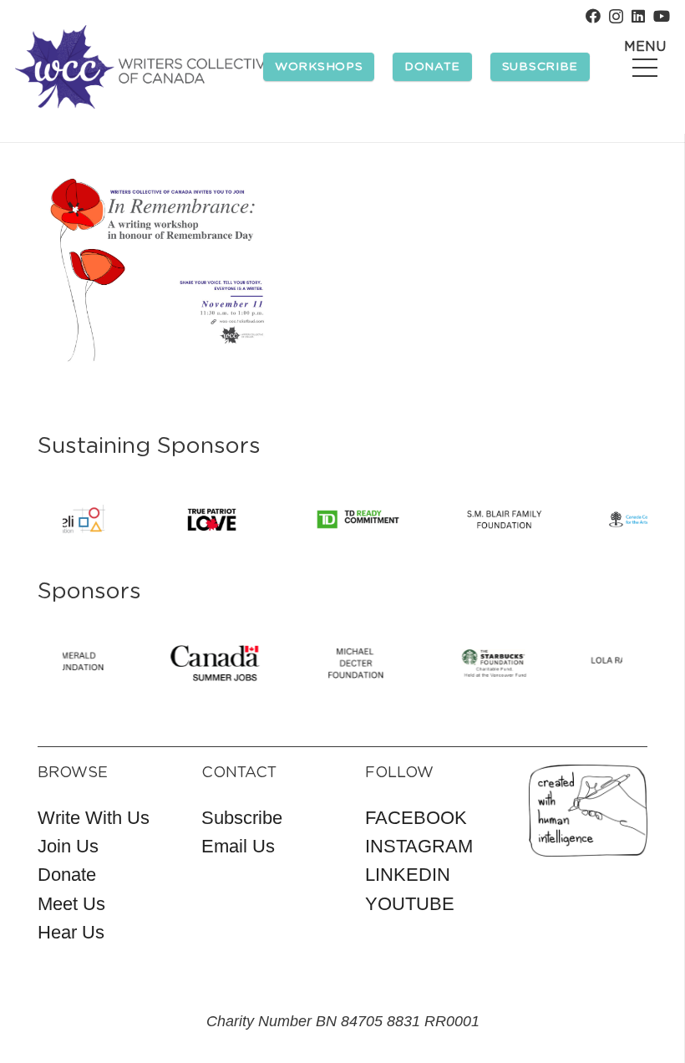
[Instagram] (616, 16)
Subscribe (241, 817)
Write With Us (94, 817)
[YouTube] (661, 15)
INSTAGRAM (419, 846)
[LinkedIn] (638, 15)
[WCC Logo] (144, 67)
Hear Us (71, 932)
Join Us (68, 846)
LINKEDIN (407, 874)
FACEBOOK (416, 817)
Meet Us (71, 903)
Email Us (238, 846)
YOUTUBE (409, 903)
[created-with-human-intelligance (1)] (588, 811)
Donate (67, 874)
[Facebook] (593, 15)
